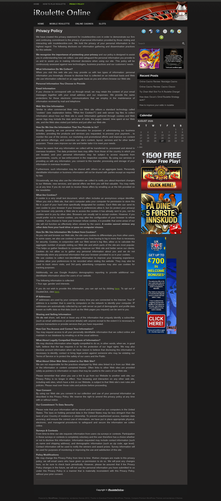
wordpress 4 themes (174, 498)
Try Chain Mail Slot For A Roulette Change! (159, 91)
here (117, 288)
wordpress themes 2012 (79, 498)
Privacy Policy (76, 4)
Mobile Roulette (60, 23)
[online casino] (161, 189)
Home (36, 4)
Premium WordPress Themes (118, 498)
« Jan (139, 146)
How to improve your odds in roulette (156, 104)
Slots (102, 23)
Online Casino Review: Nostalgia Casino (158, 81)
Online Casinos (84, 23)
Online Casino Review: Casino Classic (157, 86)
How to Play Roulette (54, 4)
